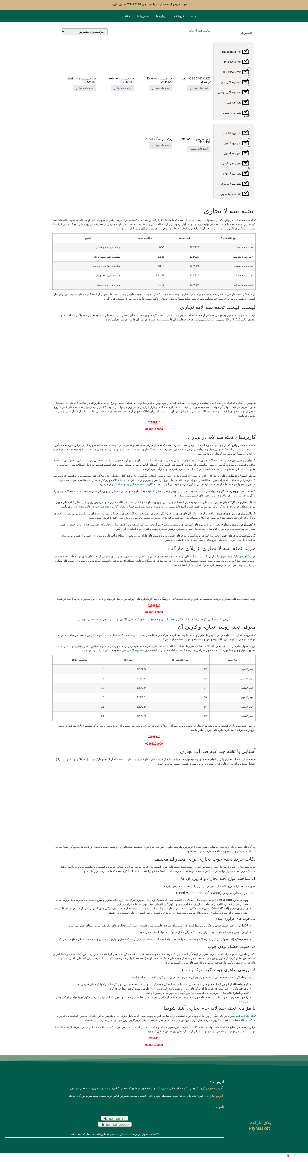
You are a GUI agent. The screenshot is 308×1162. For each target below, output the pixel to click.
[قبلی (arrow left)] (305, 1160)
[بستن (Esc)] (285, 1155)
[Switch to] (113, 16)
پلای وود (141, 228)
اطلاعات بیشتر (199, 88)
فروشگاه (178, 16)
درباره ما (161, 16)
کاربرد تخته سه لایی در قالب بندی (98, 506)
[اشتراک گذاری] (291, 1155)
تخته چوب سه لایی (237, 315)
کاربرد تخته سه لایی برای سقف (134, 484)
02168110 (154, 422)
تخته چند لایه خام (246, 1015)
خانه (193, 16)
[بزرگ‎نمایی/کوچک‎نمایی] (305, 1155)
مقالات (126, 16)
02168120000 (154, 429)
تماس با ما (143, 16)
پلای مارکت (237, 556)
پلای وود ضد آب (225, 846)
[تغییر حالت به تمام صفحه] (298, 1155)
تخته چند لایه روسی (133, 650)
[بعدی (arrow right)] (298, 1160)
